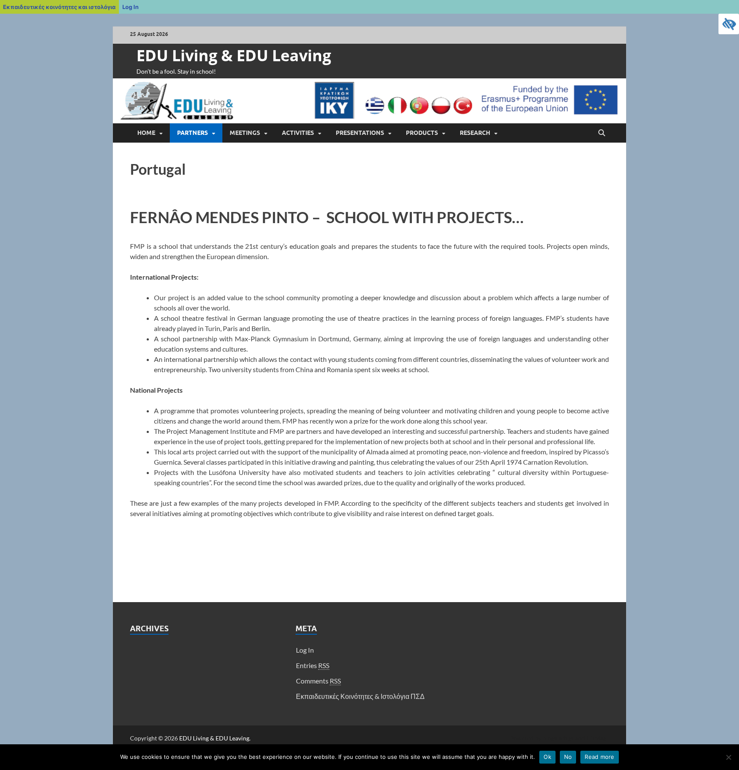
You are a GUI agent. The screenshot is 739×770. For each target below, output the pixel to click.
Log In (130, 6)
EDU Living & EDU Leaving (233, 55)
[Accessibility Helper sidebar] (728, 24)
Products (422, 132)
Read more (599, 756)
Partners (192, 132)
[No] (728, 757)
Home (146, 132)
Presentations (360, 132)
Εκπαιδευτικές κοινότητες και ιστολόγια (59, 6)
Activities (298, 132)
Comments (318, 681)
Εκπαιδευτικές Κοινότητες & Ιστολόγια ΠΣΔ (360, 696)
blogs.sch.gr (558, 738)
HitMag (596, 738)
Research (475, 132)
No (568, 756)
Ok (547, 756)
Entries (312, 665)
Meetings (245, 132)
